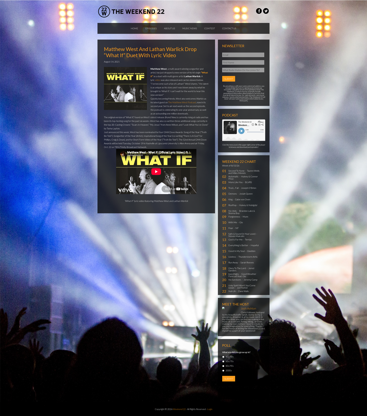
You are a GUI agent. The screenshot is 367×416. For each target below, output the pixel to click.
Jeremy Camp (250, 279)
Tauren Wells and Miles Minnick (243, 171)
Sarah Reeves (247, 262)
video (157, 80)
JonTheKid (242, 287)
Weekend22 (131, 11)
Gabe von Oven (242, 199)
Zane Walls (243, 291)
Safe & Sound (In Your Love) (242, 233)
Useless (232, 256)
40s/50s (230, 356)
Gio (241, 222)
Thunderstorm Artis (247, 256)
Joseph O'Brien (248, 187)
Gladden (251, 251)
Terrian (248, 239)
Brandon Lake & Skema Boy (241, 211)
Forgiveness (234, 216)
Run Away (233, 262)
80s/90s (230, 365)
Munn (245, 216)
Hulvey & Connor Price (243, 177)
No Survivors (235, 279)
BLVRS (248, 182)
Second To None (236, 170)
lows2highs (233, 274)
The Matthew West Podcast (182, 102)
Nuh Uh (232, 291)
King (230, 199)
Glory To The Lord (237, 268)
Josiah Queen (246, 193)
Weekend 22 (179, 409)
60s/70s (230, 361)
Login (209, 409)
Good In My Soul (236, 251)
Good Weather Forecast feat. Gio (242, 275)
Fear (230, 228)
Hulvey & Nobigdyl (248, 205)
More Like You (235, 182)
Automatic (233, 176)
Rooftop (232, 205)
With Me (232, 222)
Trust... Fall (233, 187)
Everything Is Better (238, 245)
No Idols (232, 210)
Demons (232, 193)
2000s (229, 370)
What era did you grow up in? (236, 352)
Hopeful (255, 245)
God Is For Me (235, 239)
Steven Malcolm (236, 236)
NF (237, 228)
